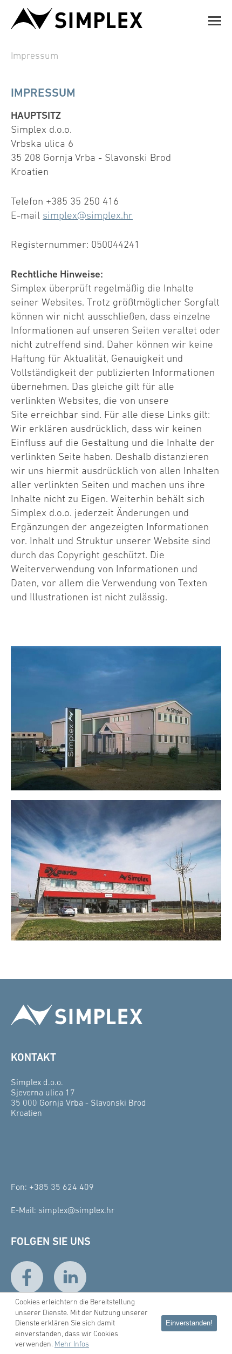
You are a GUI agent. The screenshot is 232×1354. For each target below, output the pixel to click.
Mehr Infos (71, 1343)
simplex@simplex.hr (88, 215)
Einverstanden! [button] (189, 1323)
